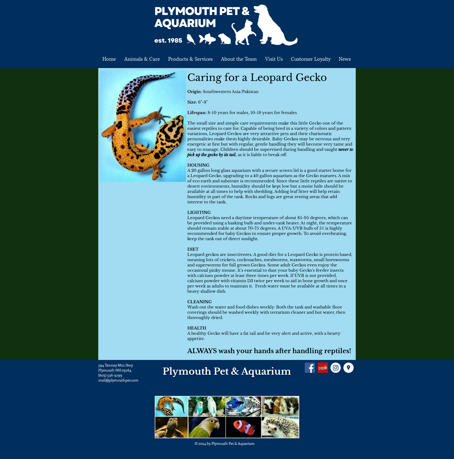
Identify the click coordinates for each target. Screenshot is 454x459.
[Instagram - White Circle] (336, 368)
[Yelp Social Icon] (323, 368)
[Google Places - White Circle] (348, 368)
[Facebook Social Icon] (310, 368)
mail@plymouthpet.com (118, 380)
